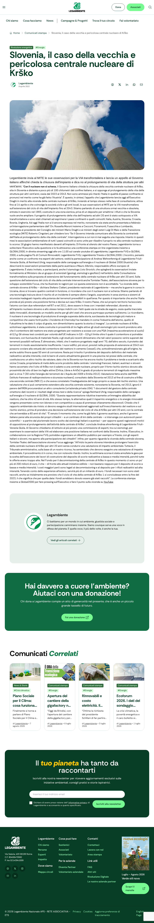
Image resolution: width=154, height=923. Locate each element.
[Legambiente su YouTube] (8, 876)
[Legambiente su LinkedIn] (15, 876)
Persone (42, 849)
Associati (135, 7)
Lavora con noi (95, 849)
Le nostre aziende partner (102, 881)
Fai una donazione (75, 617)
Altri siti (92, 871)
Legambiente (21, 723)
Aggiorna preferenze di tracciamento (107, 913)
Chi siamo (43, 844)
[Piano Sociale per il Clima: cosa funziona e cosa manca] (25, 696)
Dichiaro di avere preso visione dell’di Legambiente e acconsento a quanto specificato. (62, 804)
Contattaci (93, 844)
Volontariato (65, 854)
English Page (140, 913)
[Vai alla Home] (77, 7)
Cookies (87, 911)
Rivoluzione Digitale (98, 876)
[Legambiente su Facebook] (8, 869)
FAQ (90, 867)
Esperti (42, 854)
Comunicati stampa (36, 33)
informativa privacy (77, 802)
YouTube (108, 481)
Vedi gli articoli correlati (64, 540)
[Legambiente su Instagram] (22, 869)
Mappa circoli (45, 871)
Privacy (77, 911)
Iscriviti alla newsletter (108, 804)
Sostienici (64, 844)
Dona (118, 7)
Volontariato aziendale (71, 871)
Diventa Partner (67, 867)
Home (16, 33)
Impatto (42, 859)
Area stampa (95, 854)
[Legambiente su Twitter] (15, 869)
